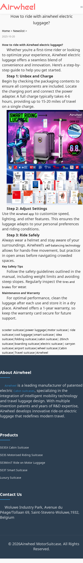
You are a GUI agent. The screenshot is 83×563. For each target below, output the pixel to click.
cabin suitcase (47, 339)
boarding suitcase (27, 344)
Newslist (19, 31)
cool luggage (23, 335)
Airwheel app (25, 214)
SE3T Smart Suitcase (13, 470)
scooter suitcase (13, 330)
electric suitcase (51, 344)
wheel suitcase (47, 348)
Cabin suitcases (24, 391)
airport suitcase (25, 348)
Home (6, 31)
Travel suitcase (25, 353)
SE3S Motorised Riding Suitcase (21, 455)
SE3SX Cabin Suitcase (14, 447)
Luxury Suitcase (10, 477)
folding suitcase (25, 339)
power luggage (35, 330)
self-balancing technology (62, 245)
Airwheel (42, 353)
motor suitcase (57, 330)
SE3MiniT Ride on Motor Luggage (22, 463)
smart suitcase (44, 335)
